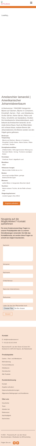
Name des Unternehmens (11, 289)
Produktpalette (7, 355)
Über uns (5, 399)
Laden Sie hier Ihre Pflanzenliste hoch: (15, 305)
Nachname (6, 272)
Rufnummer (6, 297)
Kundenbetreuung (9, 380)
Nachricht (6, 245)
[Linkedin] (17, 442)
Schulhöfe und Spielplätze (16, 118)
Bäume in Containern (25, 111)
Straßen (30, 118)
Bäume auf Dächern (9, 111)
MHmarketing (26, 437)
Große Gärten (7, 115)
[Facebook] (14, 442)
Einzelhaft (5, 113)
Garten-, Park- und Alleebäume (21, 113)
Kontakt (5, 335)
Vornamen (6, 264)
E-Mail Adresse (7, 280)
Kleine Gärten (18, 115)
